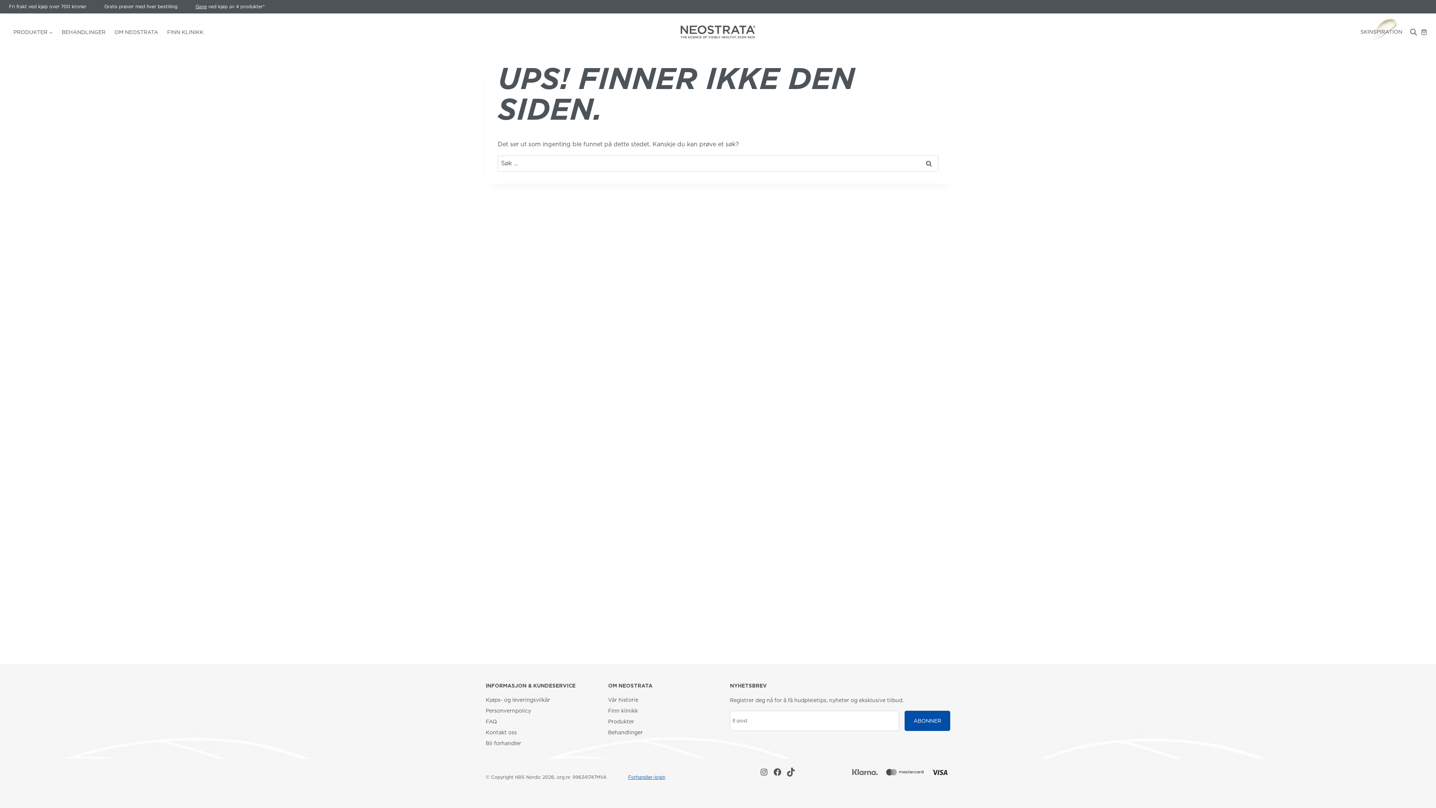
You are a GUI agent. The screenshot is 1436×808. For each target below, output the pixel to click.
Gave (201, 6)
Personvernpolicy (508, 711)
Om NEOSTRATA (136, 32)
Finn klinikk (623, 711)
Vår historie (623, 700)
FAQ (491, 722)
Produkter (621, 722)
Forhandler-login (646, 777)
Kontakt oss (501, 732)
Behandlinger (83, 32)
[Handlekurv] (1424, 32)
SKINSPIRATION (1381, 32)
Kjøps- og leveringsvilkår (518, 700)
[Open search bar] (1413, 32)
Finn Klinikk (185, 32)
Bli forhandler (503, 743)
